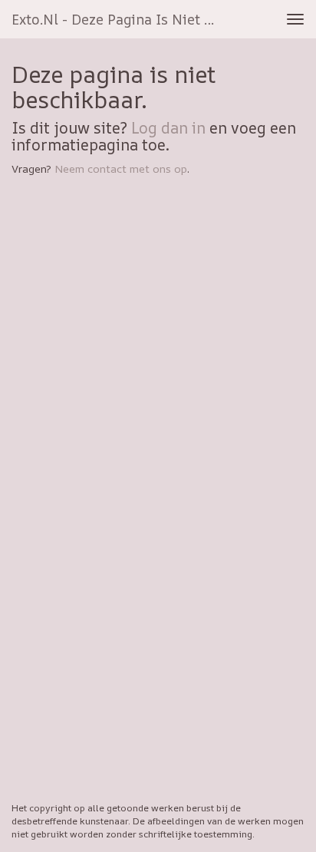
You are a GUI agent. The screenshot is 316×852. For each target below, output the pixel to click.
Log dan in (168, 127)
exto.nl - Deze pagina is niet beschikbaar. (120, 19)
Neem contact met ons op (120, 168)
